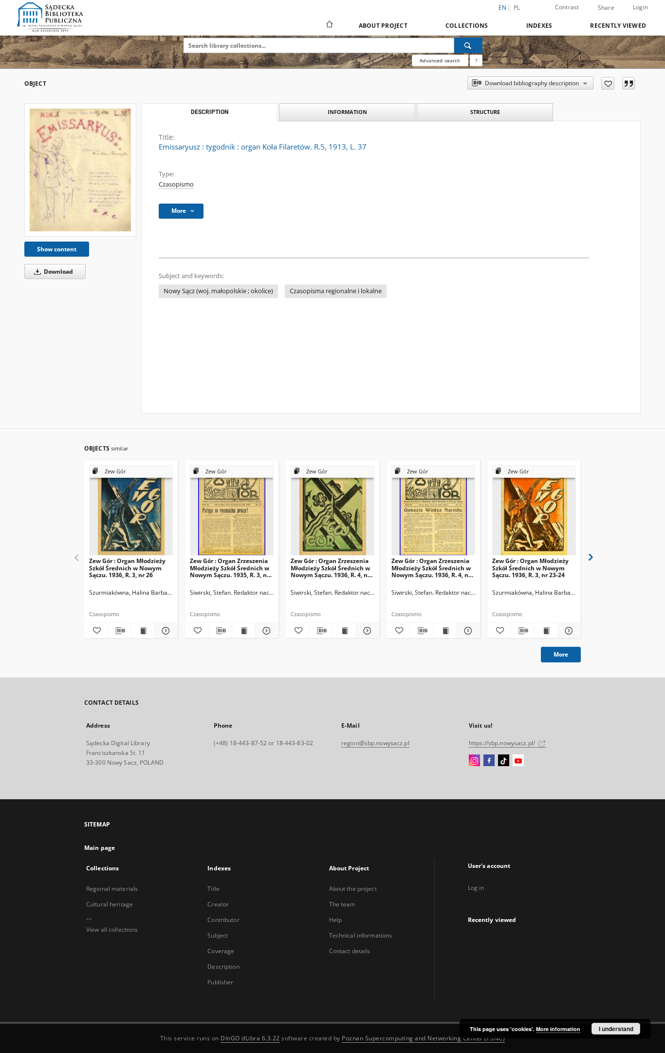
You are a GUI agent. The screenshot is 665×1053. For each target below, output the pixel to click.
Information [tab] (347, 111)
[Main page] (329, 25)
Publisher (220, 982)
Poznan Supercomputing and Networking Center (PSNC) (423, 1038)
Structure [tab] (485, 111)
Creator (218, 904)
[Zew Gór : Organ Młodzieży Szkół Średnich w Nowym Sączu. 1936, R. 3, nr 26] (131, 511)
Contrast (567, 7)
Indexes (539, 25)
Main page (99, 848)
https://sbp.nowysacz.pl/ (502, 743)
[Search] (468, 45)
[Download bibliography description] (119, 630)
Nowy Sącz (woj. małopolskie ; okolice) (218, 291)
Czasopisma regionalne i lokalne (336, 291)
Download (57, 271)
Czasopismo (176, 184)
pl (517, 7)
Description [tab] (209, 112)
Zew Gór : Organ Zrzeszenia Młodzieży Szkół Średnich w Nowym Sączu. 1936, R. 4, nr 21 (431, 568)
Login (640, 7)
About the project (353, 888)
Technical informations (360, 935)
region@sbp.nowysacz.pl (375, 743)
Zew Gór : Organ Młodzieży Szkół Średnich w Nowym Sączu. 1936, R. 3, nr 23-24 (530, 568)
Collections (466, 25)
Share (606, 8)
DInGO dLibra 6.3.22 (250, 1038)
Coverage (220, 951)
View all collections (112, 929)
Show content (56, 249)
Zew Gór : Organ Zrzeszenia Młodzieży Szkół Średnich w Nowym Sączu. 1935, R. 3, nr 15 (229, 568)
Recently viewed (618, 25)
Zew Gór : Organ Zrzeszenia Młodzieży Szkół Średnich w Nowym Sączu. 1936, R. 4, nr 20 (330, 568)
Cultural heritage (109, 904)
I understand (616, 1028)
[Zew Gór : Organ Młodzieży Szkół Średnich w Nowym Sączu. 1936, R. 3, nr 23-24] (534, 511)
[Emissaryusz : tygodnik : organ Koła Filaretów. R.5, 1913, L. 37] (80, 170)
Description (223, 966)
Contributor (223, 920)
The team (342, 904)
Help (335, 920)
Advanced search (440, 60)
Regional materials (112, 888)
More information (558, 1029)
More (561, 654)
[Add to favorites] (607, 83)
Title (213, 888)
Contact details (349, 951)
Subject (217, 935)
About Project (383, 25)
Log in (476, 888)
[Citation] (628, 83)
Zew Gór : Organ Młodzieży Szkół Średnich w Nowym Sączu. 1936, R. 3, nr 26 (127, 568)
